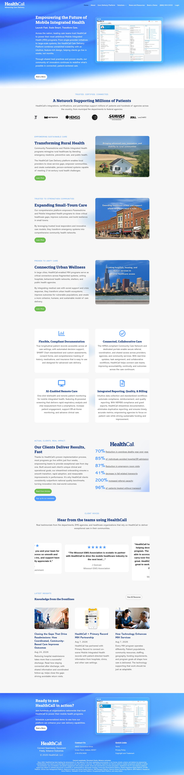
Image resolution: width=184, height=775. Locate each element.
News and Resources (137, 5)
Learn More (40, 178)
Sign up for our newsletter (45, 498)
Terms (117, 747)
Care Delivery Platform (106, 5)
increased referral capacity (121, 480)
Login (177, 5)
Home (86, 5)
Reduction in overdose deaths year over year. (127, 451)
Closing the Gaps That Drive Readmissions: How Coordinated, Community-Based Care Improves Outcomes (50, 640)
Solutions (120, 5)
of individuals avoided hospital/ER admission (127, 459)
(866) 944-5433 (166, 5)
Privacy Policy (120, 750)
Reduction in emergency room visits (123, 466)
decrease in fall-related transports (122, 473)
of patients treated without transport (123, 488)
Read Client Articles (43, 491)
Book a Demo (152, 5)
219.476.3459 (80, 753)
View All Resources (134, 597)
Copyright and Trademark (124, 753)
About (93, 5)
